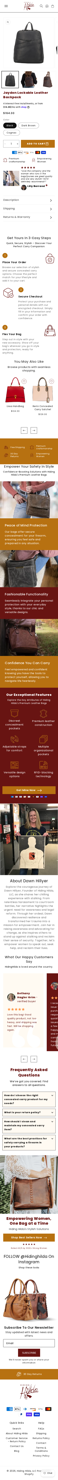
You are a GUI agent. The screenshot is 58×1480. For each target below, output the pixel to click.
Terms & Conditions (41, 1449)
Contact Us (17, 1446)
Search (17, 1428)
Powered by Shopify (37, 1472)
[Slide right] (34, 430)
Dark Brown (29, 125)
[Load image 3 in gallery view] (28, 79)
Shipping (41, 1433)
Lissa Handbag (15, 406)
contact (41, 1443)
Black (10, 125)
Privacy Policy (41, 1455)
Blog (16, 1451)
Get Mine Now (25, 790)
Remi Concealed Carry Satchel (43, 408)
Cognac (12, 132)
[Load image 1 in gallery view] (10, 79)
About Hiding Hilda (17, 1433)
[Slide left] (24, 430)
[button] (6, 6)
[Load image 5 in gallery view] (47, 79)
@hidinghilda (34, 1256)
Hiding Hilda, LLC (26, 1471)
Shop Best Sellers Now (26, 1237)
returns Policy (41, 1438)
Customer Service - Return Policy (17, 1440)
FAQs (41, 1428)
